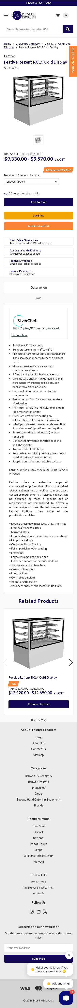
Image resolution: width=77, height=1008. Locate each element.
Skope (38, 849)
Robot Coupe (38, 844)
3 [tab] (39, 720)
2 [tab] (35, 720)
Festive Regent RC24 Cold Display (32, 677)
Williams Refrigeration (38, 855)
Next (71, 662)
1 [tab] (32, 720)
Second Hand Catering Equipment (38, 799)
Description (38, 287)
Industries (38, 787)
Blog (38, 737)
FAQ (38, 298)
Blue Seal (39, 826)
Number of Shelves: (22, 175)
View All (38, 861)
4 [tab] (42, 720)
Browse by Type (38, 781)
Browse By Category (38, 775)
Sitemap (38, 755)
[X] (45, 912)
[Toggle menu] (6, 15)
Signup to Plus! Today (39, 2)
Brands (38, 805)
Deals (38, 793)
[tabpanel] (38, 662)
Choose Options (38, 704)
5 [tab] (45, 720)
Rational (38, 838)
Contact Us (38, 749)
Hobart (38, 832)
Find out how (19, 335)
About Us (39, 743)
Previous (5, 662)
